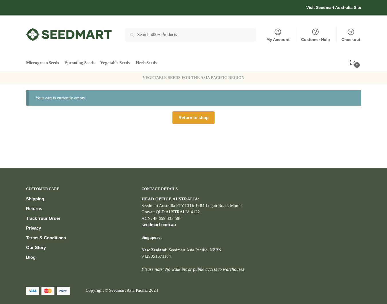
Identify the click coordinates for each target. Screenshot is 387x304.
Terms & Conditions (46, 237)
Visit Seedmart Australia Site (333, 7)
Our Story (36, 247)
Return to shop (193, 117)
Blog (31, 257)
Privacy (33, 228)
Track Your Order (43, 218)
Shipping (35, 198)
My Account (278, 39)
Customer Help (315, 39)
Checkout (350, 39)
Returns (34, 208)
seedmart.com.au (159, 224)
